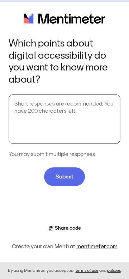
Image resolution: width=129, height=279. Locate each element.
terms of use (87, 270)
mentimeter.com (97, 246)
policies (114, 270)
